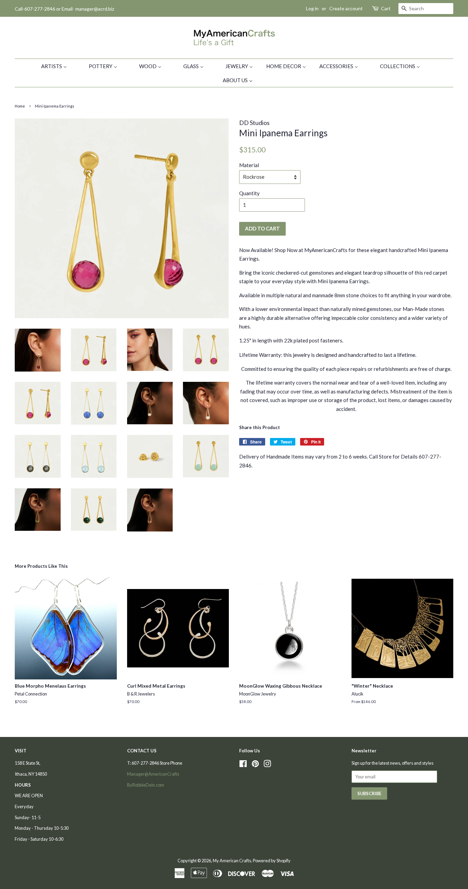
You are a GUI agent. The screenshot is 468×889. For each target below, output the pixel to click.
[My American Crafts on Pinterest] (255, 765)
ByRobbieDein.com (145, 785)
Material (249, 165)
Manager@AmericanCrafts (153, 774)
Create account (346, 8)
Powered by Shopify (272, 860)
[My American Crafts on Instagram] (267, 765)
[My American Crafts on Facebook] (243, 765)
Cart (386, 8)
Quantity (249, 193)
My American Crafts (232, 860)
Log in (312, 8)
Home (20, 106)
